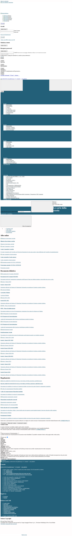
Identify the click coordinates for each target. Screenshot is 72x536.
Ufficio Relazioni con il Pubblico (10, 507)
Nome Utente (17, 30)
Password (16, 32)
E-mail (15, 52)
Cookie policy (6, 503)
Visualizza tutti (9, 228)
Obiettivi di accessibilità (8, 509)
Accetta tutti (22, 423)
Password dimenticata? (6, 34)
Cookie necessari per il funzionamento (9, 433)
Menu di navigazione (26, 226)
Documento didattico (10, 231)
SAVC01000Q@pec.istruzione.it (19, 474)
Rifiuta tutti (12, 423)
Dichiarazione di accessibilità (9, 508)
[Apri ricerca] (60, 85)
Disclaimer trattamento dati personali (9, 523)
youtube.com (4, 437)
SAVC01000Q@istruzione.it (19, 473)
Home (54, 201)
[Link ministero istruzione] (7, 2)
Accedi (2, 23)
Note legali (5, 504)
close (2, 91)
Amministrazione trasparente (9, 513)
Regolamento (9, 232)
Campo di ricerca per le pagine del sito (9, 211)
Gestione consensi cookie (9, 512)
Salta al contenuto (4, 1)
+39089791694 (8, 472)
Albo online (8, 230)
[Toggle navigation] (12, 85)
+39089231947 (8, 470)
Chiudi (2, 60)
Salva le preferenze (11, 459)
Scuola (54, 203)
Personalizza (3, 423)
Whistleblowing (6, 511)
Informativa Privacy (7, 505)
